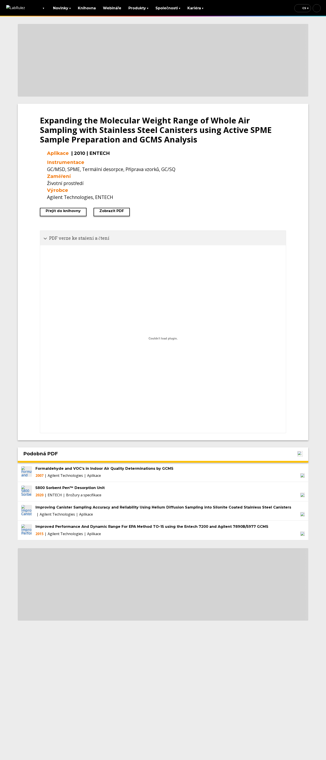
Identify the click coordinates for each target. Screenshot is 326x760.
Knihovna (87, 8)
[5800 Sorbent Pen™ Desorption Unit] (26, 491)
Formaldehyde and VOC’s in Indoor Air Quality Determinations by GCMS (104, 468)
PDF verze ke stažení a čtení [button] (79, 238)
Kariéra (195, 8)
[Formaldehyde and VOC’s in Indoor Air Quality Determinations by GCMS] (26, 472)
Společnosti (167, 8)
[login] (317, 8)
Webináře (112, 8)
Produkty (138, 8)
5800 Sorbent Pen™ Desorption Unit (70, 488)
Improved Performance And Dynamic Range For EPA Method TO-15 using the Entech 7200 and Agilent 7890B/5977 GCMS (151, 526)
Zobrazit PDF (111, 211)
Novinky (62, 8)
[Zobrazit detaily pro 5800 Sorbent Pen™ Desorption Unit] (302, 495)
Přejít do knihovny (63, 211)
